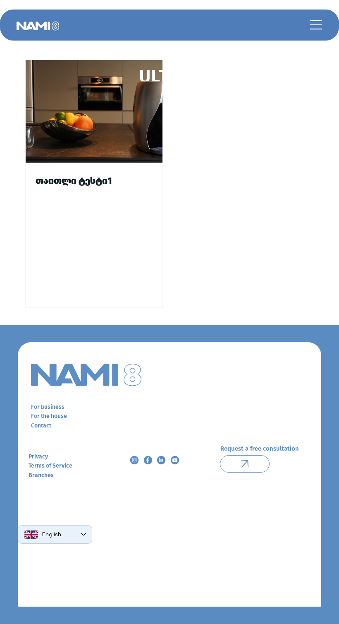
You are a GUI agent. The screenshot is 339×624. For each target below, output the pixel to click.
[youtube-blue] (174, 460)
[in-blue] (161, 460)
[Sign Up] (245, 464)
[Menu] (316, 25)
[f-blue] (148, 460)
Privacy (38, 456)
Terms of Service (50, 465)
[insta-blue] (134, 460)
